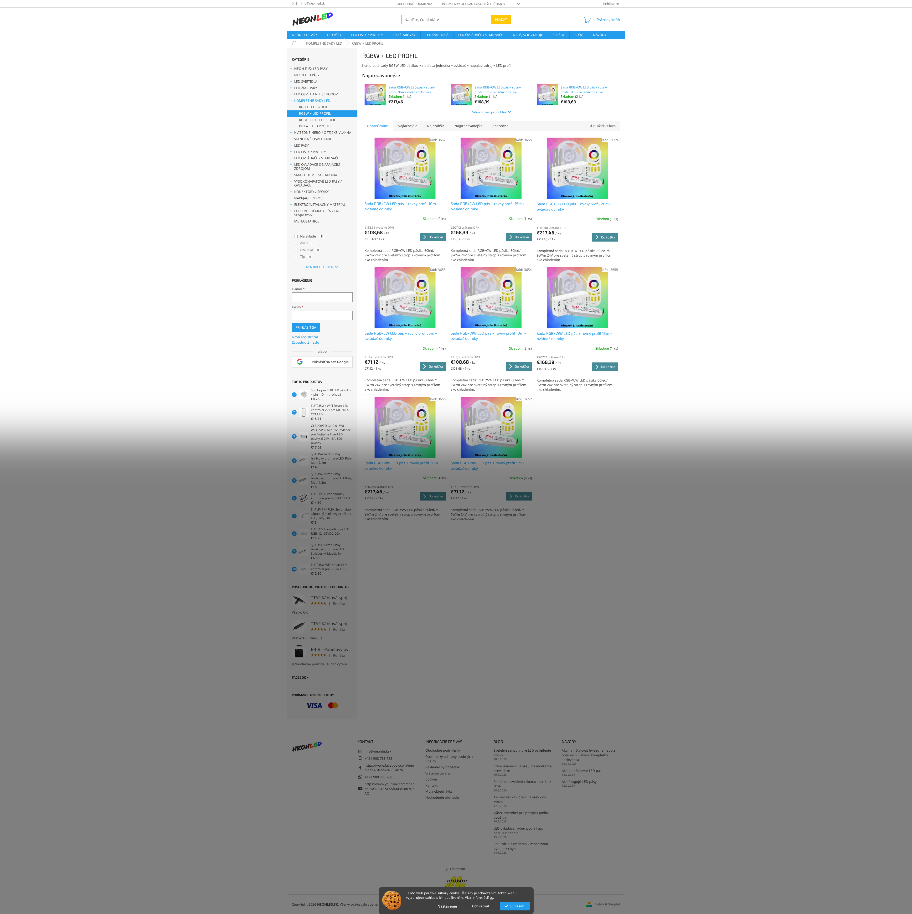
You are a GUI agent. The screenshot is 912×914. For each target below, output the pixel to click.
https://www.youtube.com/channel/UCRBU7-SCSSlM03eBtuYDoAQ (390, 788)
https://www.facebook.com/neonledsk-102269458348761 (389, 767)
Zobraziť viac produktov (489, 112)
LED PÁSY (301, 145)
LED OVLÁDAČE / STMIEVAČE (316, 158)
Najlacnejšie (407, 126)
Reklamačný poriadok (442, 767)
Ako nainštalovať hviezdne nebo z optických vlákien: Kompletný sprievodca (588, 755)
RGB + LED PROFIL (313, 107)
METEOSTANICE (306, 221)
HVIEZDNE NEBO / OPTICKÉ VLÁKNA (322, 132)
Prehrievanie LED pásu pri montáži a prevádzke (523, 768)
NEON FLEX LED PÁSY (311, 68)
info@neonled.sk (378, 751)
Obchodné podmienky (415, 4)
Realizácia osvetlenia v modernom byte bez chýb (521, 846)
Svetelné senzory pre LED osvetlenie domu (522, 752)
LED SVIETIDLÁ (305, 81)
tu (491, 897)
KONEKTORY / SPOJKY (311, 191)
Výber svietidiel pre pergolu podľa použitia (521, 815)
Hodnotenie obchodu (442, 797)
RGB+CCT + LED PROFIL (317, 120)
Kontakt (431, 785)
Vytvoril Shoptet (607, 904)
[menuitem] (304, 35)
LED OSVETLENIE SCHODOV (316, 94)
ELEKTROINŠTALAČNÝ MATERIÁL (319, 204)
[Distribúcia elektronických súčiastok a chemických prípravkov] (456, 881)
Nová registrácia (305, 337)
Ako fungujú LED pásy (579, 781)
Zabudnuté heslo (305, 342)
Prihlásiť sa (306, 327)
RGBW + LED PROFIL (315, 113)
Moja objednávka (439, 791)
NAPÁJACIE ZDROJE (309, 198)
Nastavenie (447, 906)
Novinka (309, 250)
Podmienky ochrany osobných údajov (473, 4)
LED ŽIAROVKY (305, 88)
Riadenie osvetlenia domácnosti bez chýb (522, 783)
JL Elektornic (456, 869)
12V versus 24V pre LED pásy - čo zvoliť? (520, 799)
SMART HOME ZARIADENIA (315, 175)
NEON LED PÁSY (306, 75)
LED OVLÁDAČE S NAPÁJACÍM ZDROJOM (317, 166)
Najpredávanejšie (468, 126)
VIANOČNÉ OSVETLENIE (313, 139)
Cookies (431, 779)
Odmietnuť (480, 906)
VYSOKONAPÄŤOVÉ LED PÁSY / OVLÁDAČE (318, 183)
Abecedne (500, 126)
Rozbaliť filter (319, 266)
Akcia (307, 243)
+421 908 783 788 (378, 758)
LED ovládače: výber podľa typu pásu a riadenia (518, 830)
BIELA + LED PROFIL (314, 126)
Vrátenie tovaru (437, 773)
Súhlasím (517, 906)
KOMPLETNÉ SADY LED (312, 100)
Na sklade (311, 236)
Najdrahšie (436, 126)
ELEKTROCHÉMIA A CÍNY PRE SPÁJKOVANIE (317, 213)
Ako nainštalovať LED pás (582, 770)
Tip (305, 256)
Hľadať (501, 19)
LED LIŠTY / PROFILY (310, 152)
